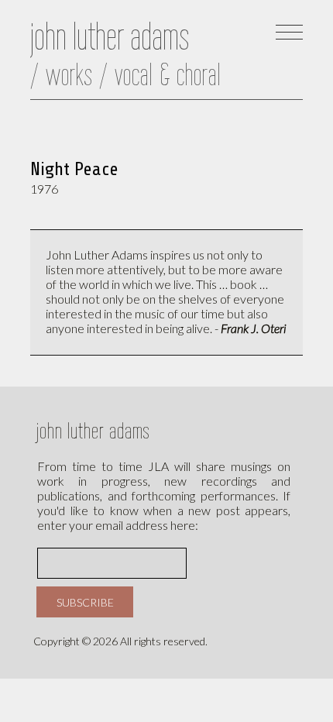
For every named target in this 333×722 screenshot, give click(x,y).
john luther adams (93, 430)
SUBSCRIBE (85, 602)
